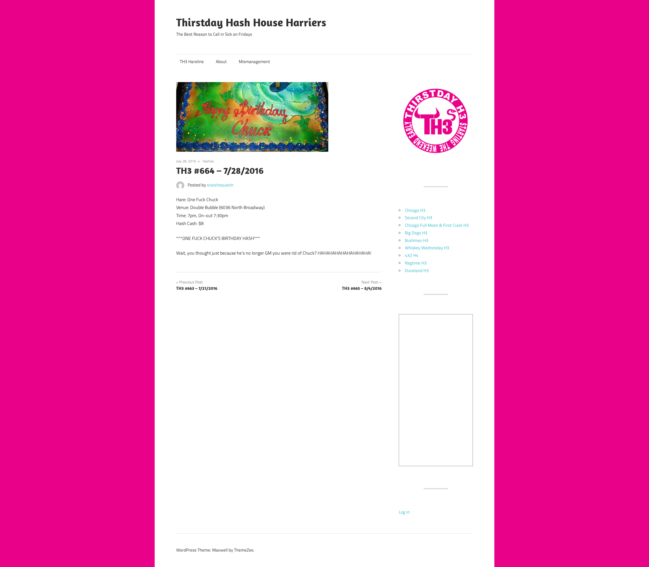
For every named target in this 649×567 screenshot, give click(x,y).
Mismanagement (254, 61)
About (221, 61)
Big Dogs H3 (416, 233)
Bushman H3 (416, 240)
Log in (404, 512)
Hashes (208, 161)
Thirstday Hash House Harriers (251, 22)
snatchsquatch (220, 185)
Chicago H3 (415, 210)
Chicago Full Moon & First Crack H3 (437, 225)
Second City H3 (418, 217)
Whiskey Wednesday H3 (427, 247)
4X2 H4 (412, 255)
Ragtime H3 (416, 263)
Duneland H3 (417, 270)
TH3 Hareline (192, 61)
